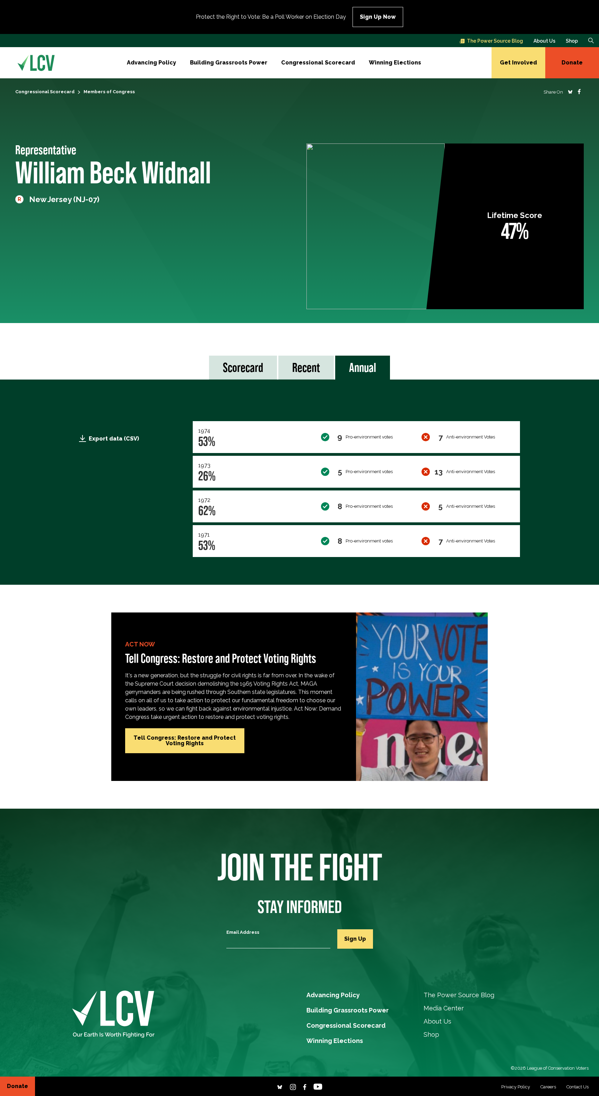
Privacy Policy (515, 1086)
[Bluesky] (280, 1086)
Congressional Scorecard (318, 62)
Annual (362, 367)
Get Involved (518, 62)
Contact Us (577, 1086)
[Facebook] (304, 1086)
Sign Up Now (378, 17)
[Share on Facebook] (579, 91)
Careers (548, 1086)
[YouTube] (317, 1086)
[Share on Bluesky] (570, 91)
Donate (572, 62)
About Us (544, 41)
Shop (572, 41)
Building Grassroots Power (228, 62)
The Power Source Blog (495, 41)
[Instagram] (293, 1086)
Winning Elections (395, 62)
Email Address (242, 932)
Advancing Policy (151, 62)
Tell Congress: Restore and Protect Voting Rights (184, 740)
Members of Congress (109, 91)
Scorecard (243, 367)
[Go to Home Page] (36, 62)
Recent (306, 367)
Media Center (444, 1008)
